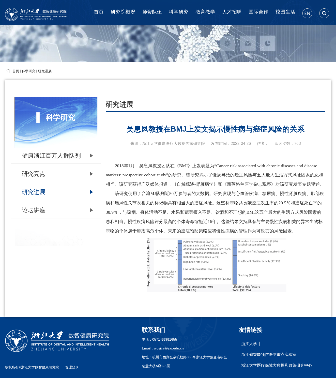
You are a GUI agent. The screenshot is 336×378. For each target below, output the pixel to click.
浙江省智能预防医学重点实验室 (268, 354)
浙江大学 (249, 344)
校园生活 (285, 12)
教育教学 (205, 12)
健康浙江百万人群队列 (51, 155)
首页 (99, 12)
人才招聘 (232, 12)
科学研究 (178, 12)
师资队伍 (152, 12)
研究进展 (45, 71)
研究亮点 (34, 173)
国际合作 (258, 12)
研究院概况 (123, 12)
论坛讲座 (34, 210)
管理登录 (72, 367)
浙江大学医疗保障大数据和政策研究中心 (276, 365)
